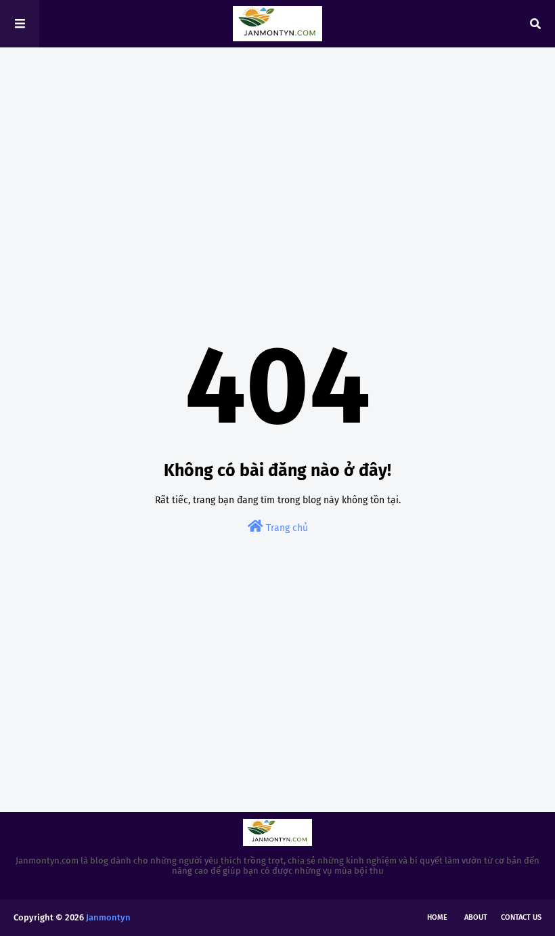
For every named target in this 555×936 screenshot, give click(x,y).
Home (437, 917)
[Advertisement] (277, 162)
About (475, 917)
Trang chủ (285, 528)
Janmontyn (108, 917)
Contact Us (521, 917)
